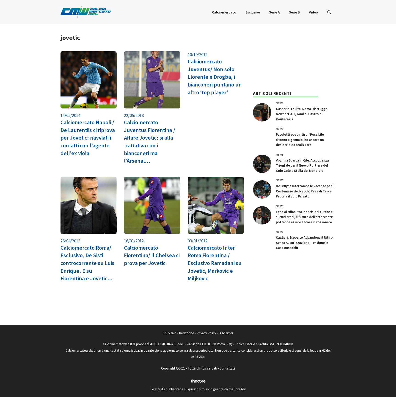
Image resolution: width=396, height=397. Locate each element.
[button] (329, 12)
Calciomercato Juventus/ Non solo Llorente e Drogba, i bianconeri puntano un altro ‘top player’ (215, 77)
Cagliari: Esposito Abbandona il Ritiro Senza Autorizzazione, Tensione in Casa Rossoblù (304, 242)
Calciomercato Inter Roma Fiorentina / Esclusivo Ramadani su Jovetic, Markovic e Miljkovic (215, 263)
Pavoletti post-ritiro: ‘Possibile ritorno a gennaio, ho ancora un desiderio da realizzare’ (300, 139)
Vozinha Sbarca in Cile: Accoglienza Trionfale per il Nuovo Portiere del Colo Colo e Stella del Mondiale (302, 165)
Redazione (186, 333)
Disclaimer (226, 333)
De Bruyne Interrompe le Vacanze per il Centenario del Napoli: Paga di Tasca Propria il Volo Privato (305, 191)
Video (313, 12)
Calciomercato (224, 12)
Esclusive (252, 12)
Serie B (294, 12)
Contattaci (227, 368)
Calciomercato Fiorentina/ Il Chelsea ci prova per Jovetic (152, 255)
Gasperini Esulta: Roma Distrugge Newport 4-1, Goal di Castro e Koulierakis (301, 114)
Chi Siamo (169, 333)
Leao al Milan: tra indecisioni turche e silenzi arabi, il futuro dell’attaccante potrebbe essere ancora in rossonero (304, 217)
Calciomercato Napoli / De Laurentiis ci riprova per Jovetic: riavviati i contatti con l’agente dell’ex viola (87, 138)
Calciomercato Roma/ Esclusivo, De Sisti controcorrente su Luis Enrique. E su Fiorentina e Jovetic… (87, 263)
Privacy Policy (206, 333)
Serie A (274, 12)
